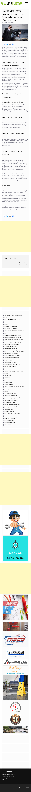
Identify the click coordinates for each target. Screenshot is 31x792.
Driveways (7, 380)
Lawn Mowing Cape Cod (10, 399)
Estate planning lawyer (10, 408)
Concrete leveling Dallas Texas (12, 355)
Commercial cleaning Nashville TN (13, 343)
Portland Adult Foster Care (11, 388)
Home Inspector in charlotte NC (12, 413)
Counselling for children (9, 774)
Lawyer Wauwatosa (9, 415)
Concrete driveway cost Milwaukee (13, 359)
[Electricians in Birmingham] (15, 548)
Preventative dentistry (10, 411)
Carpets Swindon (9, 384)
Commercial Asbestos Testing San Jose (14, 386)
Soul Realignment (7, 779)
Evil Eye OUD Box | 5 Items (11, 328)
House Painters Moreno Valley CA (13, 404)
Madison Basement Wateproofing (13, 337)
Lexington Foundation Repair (11, 350)
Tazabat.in (7, 426)
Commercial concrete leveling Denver (14, 371)
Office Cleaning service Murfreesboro (14, 339)
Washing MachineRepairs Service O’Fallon (15, 352)
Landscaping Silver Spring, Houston (13, 406)
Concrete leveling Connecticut (12, 344)
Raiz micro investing (9, 420)
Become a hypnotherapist (11, 332)
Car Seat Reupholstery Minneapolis (13, 315)
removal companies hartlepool (12, 379)
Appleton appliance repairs (11, 346)
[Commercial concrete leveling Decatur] (15, 662)
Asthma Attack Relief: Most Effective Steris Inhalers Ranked (15, 264)
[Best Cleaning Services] (15, 670)
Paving (6, 317)
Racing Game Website (8, 778)
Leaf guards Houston (10, 370)
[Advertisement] (15, 236)
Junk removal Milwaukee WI (11, 368)
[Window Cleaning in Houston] (15, 707)
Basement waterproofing (11, 417)
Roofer (6, 324)
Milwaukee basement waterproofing (13, 333)
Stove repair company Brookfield (13, 341)
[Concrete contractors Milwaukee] (15, 729)
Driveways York (8, 382)
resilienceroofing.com (10, 422)
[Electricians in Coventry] (15, 607)
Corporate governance (10, 362)
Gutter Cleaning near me (11, 390)
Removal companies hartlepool (12, 319)
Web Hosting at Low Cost (9, 776)
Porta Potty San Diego (10, 402)
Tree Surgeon (8, 323)
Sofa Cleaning (8, 321)
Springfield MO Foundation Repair (13, 335)
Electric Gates (8, 424)
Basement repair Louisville (11, 326)
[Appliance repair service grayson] (15, 522)
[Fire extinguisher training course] (15, 626)
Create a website (9, 409)
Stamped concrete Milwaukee (12, 357)
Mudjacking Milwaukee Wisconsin (13, 361)
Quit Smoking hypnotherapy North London (15, 330)
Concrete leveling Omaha (11, 400)
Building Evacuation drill (10, 366)
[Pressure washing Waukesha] (15, 640)
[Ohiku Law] (15, 719)
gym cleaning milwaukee (11, 395)
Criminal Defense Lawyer (11, 393)
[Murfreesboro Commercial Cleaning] (15, 687)
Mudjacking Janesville (10, 418)
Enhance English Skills (10, 259)
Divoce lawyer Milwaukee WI (11, 353)
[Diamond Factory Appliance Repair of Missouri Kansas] (15, 653)
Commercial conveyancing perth (13, 364)
